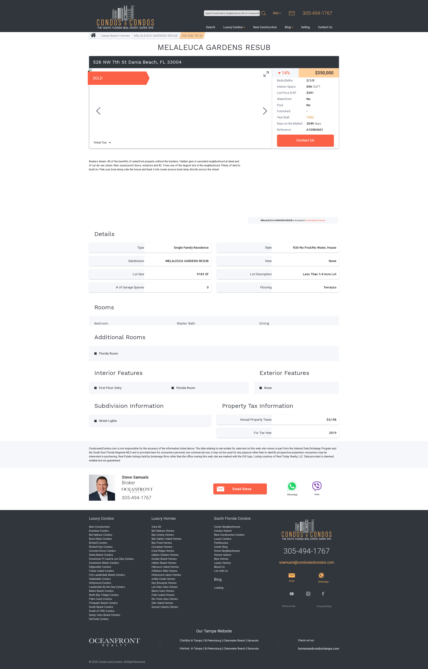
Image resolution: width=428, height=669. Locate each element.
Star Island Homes (162, 603)
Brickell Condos (98, 542)
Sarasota (252, 640)
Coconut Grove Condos (102, 550)
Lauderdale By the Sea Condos (107, 587)
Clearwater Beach (234, 640)
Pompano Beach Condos (103, 603)
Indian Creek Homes (163, 578)
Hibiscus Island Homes (165, 566)
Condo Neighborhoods (227, 526)
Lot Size (138, 274)
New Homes (221, 558)
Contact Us (325, 27)
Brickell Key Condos (101, 546)
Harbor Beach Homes (163, 562)
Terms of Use (288, 606)
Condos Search (223, 530)
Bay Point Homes (161, 542)
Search (210, 27)
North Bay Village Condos (104, 595)
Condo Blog (221, 546)
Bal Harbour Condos (100, 534)
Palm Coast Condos (100, 599)
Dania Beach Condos (101, 554)
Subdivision (136, 261)
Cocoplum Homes (161, 546)
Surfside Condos (99, 619)
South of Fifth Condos (102, 611)
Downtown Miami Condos (104, 562)
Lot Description (261, 274)
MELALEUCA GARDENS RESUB (156, 36)
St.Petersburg (212, 640)
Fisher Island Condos (101, 570)
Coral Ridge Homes (162, 550)
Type (140, 247)
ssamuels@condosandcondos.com (306, 562)
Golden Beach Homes (164, 558)
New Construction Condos (229, 534)
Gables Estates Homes (165, 554)
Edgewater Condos (100, 566)
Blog (288, 27)
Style (268, 247)
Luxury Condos (233, 27)
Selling (305, 27)
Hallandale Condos (100, 578)
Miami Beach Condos (101, 591)
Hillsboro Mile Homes (164, 570)
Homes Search (222, 554)
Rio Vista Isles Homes (164, 599)
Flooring (266, 287)
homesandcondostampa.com (318, 648)
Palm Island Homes (163, 595)
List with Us (221, 570)
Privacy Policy (324, 606)
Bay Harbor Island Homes (166, 538)
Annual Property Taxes (256, 420)
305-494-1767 (317, 13)
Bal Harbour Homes (162, 530)
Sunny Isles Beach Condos (104, 615)
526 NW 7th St (192, 36)
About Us (219, 566)
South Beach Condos (101, 607)
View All (156, 526)
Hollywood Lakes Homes (166, 574)
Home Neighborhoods (227, 550)
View (268, 261)
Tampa (198, 640)
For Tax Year (263, 433)
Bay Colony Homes (162, 534)
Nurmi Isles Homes (162, 591)
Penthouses (221, 542)
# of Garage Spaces (130, 287)
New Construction (265, 27)
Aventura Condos (99, 530)
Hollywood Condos (100, 582)
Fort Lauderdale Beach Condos (107, 574)
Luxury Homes (222, 562)
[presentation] (97, 111)
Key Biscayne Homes (164, 582)
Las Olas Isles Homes (164, 587)
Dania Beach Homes (115, 36)
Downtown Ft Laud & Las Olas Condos (111, 558)
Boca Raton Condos (100, 538)
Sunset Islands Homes (164, 607)
